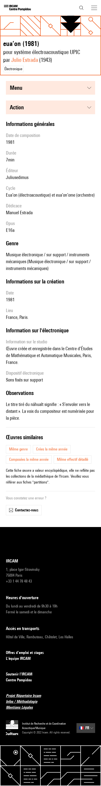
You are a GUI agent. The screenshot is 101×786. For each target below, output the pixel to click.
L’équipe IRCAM (18, 658)
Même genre (18, 449)
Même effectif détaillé (72, 459)
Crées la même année (51, 449)
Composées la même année (29, 459)
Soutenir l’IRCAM (19, 674)
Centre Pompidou (19, 680)
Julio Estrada (24, 59)
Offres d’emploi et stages (25, 652)
